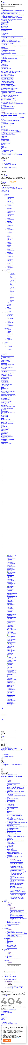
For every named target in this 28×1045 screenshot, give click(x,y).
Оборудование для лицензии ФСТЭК (10, 320)
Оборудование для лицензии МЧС (10, 315)
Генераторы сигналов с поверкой (9, 245)
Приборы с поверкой (15, 860)
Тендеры (9, 311)
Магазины (10, 346)
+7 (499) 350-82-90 (6, 151)
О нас (6, 343)
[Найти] (2, 8)
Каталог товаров (5, 1011)
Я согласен (7, 1040)
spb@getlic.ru (5, 191)
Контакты (6, 342)
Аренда (9, 271)
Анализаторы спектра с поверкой (10, 227)
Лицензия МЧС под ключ (9, 306)
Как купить (7, 328)
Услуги (6, 270)
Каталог (9, 781)
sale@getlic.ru (5, 175)
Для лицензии (7, 312)
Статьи (2, 1018)
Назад (10, 780)
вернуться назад (5, 1009)
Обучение (9, 302)
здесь (17, 1037)
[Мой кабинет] (1, 725)
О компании (10, 345)
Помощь (9, 329)
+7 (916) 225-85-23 (11, 154)
